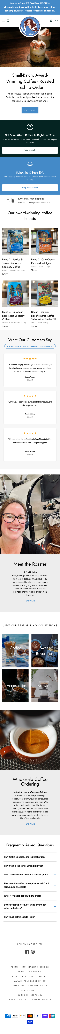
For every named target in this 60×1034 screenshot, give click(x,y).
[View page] (30, 514)
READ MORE (30, 600)
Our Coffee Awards (30, 972)
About (14, 967)
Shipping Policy (37, 986)
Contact (43, 976)
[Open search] (8, 20)
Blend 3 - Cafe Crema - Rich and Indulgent (43, 261)
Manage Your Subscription (30, 981)
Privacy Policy (17, 1000)
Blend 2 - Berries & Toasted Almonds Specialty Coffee (12, 263)
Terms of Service (41, 1000)
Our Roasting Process (35, 967)
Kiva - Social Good (23, 976)
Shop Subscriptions (30, 187)
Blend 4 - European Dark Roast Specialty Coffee (13, 315)
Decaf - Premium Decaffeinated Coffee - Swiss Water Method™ (43, 315)
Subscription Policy (30, 995)
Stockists (19, 986)
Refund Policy (30, 990)
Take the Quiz (30, 150)
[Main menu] (3, 20)
